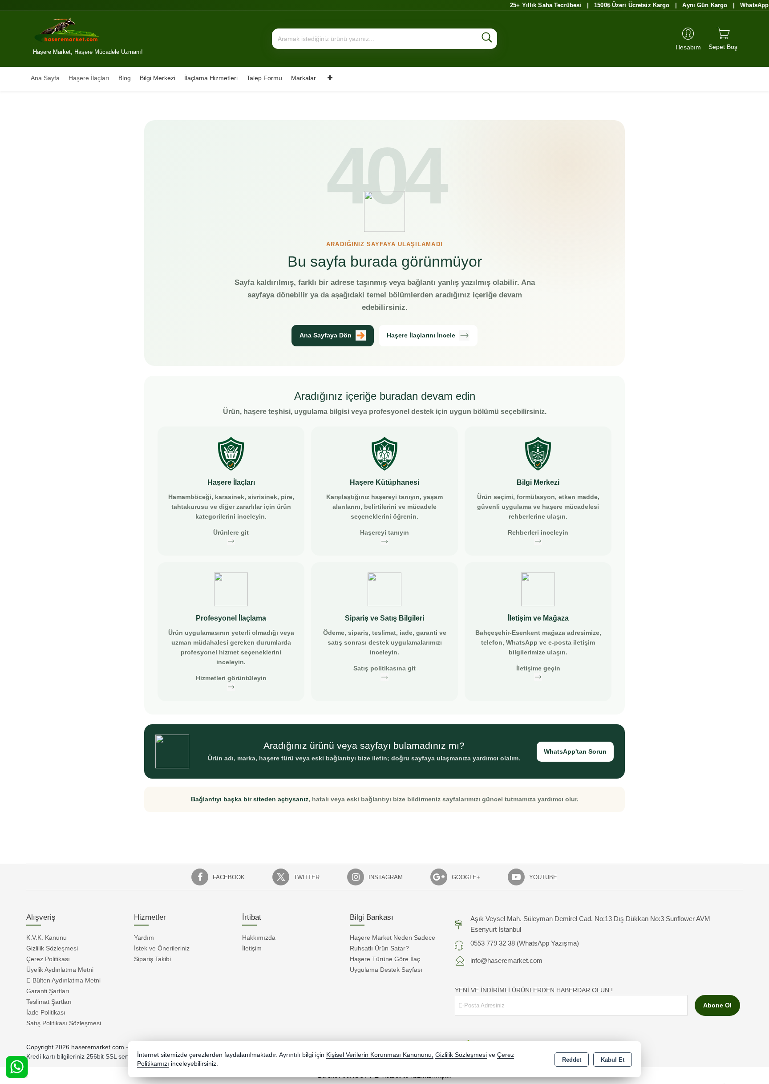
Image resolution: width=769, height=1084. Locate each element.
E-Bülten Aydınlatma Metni (63, 980)
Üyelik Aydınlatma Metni (59, 969)
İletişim (252, 948)
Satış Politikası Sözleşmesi (63, 1023)
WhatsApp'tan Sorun (575, 751)
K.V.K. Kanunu (46, 937)
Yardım (144, 937)
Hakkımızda (258, 937)
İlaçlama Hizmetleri (211, 77)
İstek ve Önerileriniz (162, 948)
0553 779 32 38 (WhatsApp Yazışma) (524, 943)
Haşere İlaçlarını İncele (421, 335)
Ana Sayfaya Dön (326, 335)
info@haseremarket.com (506, 960)
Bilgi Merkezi (157, 77)
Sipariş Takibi (152, 958)
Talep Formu (264, 77)
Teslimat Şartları (49, 1001)
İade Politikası (45, 1012)
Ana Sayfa (45, 77)
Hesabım (688, 47)
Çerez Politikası (48, 958)
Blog (124, 77)
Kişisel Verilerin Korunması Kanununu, (379, 1055)
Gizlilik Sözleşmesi (52, 948)
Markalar (303, 77)
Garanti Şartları (47, 991)
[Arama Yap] (487, 39)
